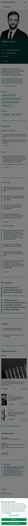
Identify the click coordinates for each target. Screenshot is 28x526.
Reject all (14, 519)
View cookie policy (8, 512)
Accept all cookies (14, 523)
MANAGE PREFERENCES (13, 515)
